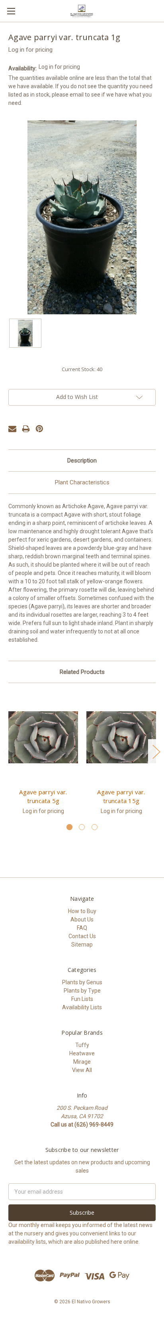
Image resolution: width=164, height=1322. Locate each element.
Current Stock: (82, 369)
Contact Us (82, 936)
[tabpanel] (43, 757)
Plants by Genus (82, 982)
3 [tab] (95, 827)
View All (82, 1070)
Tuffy (82, 1045)
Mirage (82, 1062)
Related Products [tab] (82, 672)
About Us (82, 919)
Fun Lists (82, 999)
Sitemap (82, 944)
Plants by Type (82, 990)
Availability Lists (82, 1007)
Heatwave (82, 1053)
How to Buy (82, 911)
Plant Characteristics (82, 482)
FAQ (82, 928)
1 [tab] (69, 827)
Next (156, 751)
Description (82, 460)
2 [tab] (82, 827)
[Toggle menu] (11, 11)
